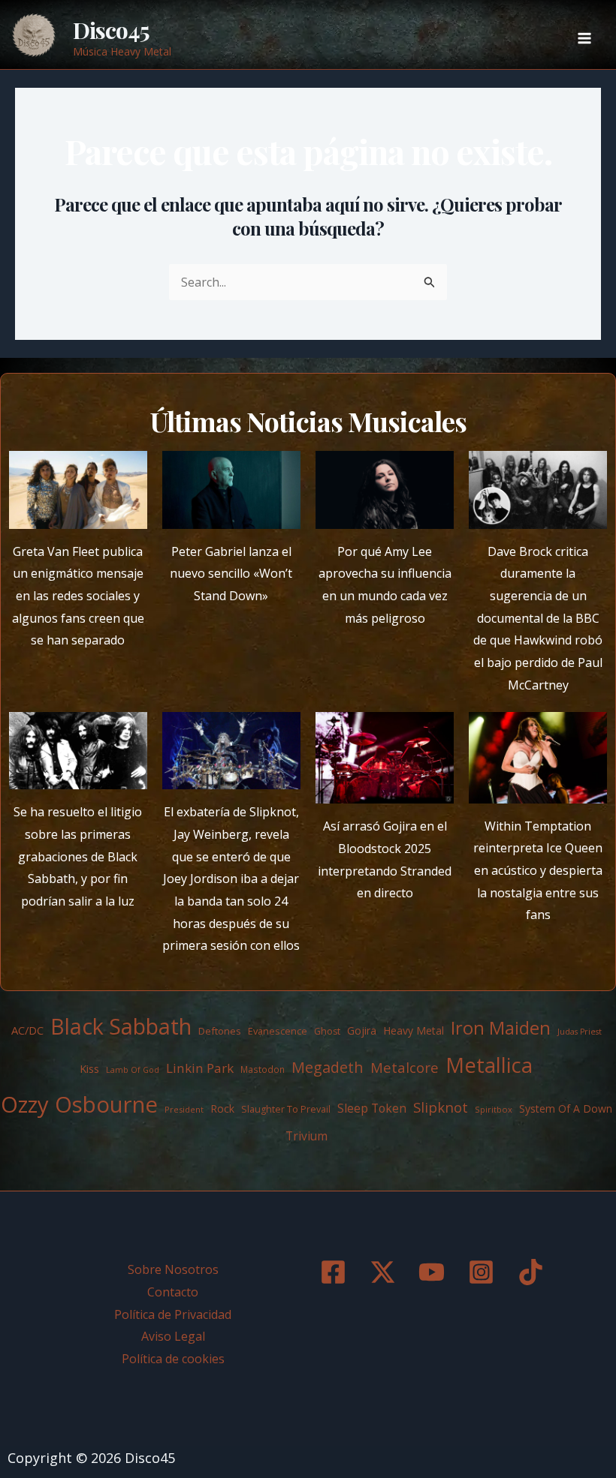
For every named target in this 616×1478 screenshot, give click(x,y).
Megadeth (327, 1067)
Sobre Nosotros (173, 1269)
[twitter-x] (384, 1272)
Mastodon (262, 1069)
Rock (222, 1108)
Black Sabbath (121, 1026)
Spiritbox (493, 1109)
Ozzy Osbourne (79, 1104)
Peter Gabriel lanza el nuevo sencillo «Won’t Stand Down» (231, 573)
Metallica (489, 1065)
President (184, 1109)
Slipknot (440, 1107)
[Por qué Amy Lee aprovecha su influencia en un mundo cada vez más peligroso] (385, 490)
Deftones (219, 1031)
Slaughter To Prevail (286, 1109)
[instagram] (484, 1272)
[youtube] (434, 1272)
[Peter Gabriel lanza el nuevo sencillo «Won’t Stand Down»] (231, 490)
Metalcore (404, 1067)
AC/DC (27, 1030)
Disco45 (111, 30)
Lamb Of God (132, 1070)
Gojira (361, 1030)
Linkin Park (200, 1068)
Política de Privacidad (172, 1314)
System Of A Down (565, 1108)
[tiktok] (533, 1272)
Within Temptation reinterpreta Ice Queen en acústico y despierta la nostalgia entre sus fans (537, 871)
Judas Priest (579, 1031)
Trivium (306, 1136)
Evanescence (277, 1031)
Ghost (327, 1031)
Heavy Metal (413, 1030)
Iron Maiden (501, 1028)
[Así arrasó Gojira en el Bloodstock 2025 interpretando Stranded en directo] (385, 758)
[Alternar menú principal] (584, 38)
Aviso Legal (173, 1336)
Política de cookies (173, 1358)
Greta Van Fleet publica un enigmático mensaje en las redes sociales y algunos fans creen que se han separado (78, 596)
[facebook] (336, 1272)
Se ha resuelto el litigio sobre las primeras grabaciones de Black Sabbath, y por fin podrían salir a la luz (78, 856)
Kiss (89, 1068)
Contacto (172, 1292)
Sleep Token (371, 1108)
